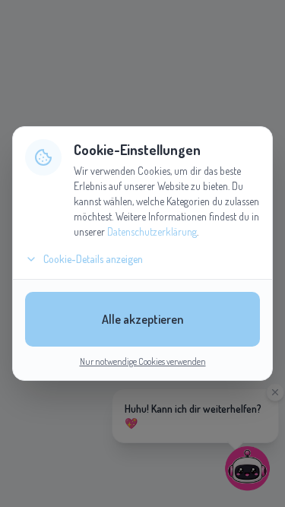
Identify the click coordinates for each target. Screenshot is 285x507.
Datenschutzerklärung (152, 231)
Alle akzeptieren (142, 319)
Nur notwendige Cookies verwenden (143, 361)
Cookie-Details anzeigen (93, 258)
